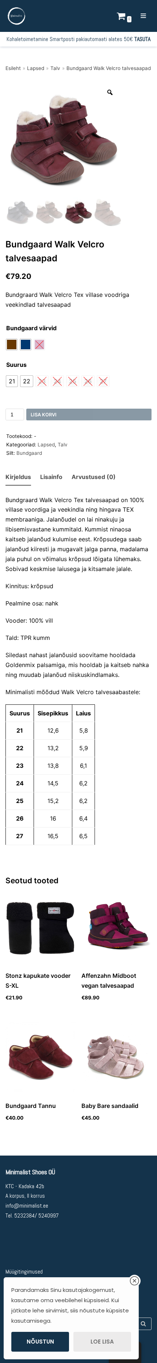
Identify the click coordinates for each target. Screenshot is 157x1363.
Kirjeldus (18, 476)
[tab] (18, 477)
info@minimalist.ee (26, 1205)
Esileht (13, 68)
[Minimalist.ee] (16, 16)
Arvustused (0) (94, 476)
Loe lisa (102, 1341)
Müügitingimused (24, 1271)
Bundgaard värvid (31, 328)
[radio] (11, 344)
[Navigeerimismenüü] (143, 16)
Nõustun (40, 1341)
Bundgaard (29, 453)
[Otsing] (143, 1324)
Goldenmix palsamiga (35, 664)
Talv (55, 68)
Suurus (16, 364)
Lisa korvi (44, 414)
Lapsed (35, 68)
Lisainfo (51, 476)
